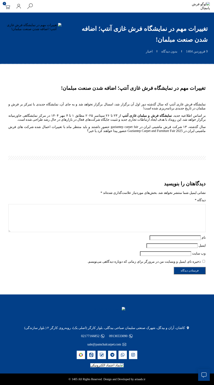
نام (204, 237)
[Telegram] (112, 355)
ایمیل (202, 245)
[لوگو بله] (102, 355)
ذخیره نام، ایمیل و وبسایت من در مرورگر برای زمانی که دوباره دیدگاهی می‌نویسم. (144, 261)
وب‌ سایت (199, 253)
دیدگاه (200, 200)
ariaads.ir (140, 379)
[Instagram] (133, 355)
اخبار (149, 51)
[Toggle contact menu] (204, 375)
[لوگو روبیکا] (81, 355)
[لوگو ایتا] (91, 355)
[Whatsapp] (122, 355)
